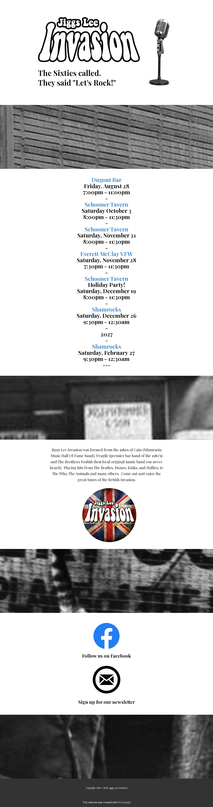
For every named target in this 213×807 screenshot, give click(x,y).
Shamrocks (106, 309)
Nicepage (124, 802)
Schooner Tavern (106, 204)
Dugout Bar (107, 179)
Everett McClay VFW (106, 254)
